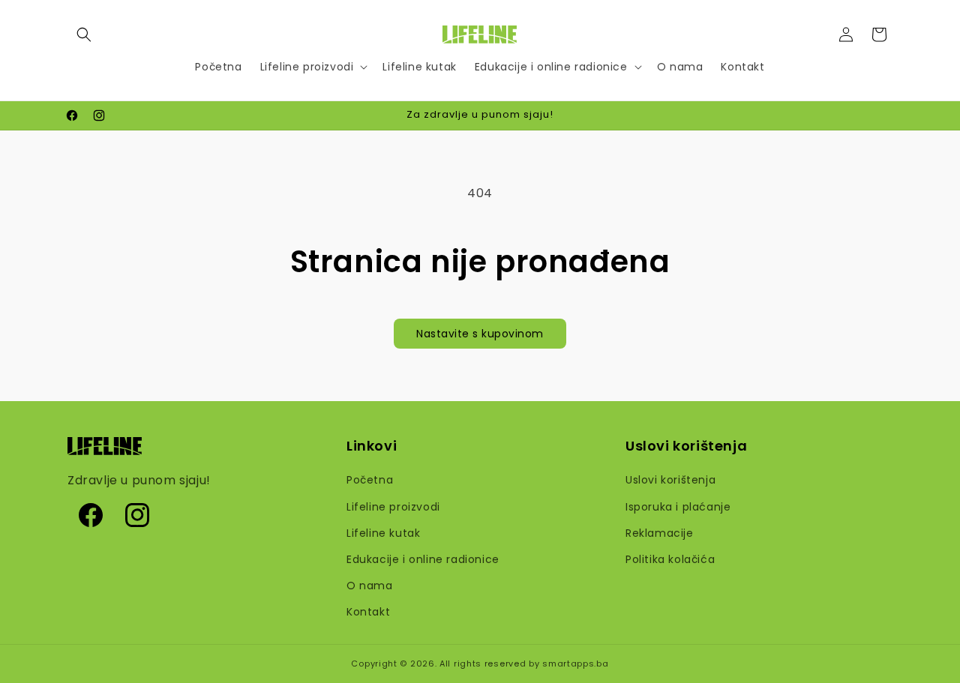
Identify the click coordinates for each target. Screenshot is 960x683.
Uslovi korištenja (671, 479)
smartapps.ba (575, 664)
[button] (84, 34)
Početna (369, 479)
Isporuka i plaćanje (678, 506)
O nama (369, 585)
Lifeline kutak (383, 533)
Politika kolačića (670, 559)
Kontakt (368, 611)
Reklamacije (660, 533)
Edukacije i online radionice (423, 559)
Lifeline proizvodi (393, 506)
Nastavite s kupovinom (480, 333)
